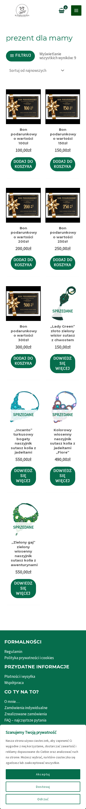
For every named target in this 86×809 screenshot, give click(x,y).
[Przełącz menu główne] (76, 10)
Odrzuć (43, 799)
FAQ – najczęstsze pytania (25, 720)
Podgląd (23, 119)
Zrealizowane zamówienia (25, 713)
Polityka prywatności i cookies (29, 657)
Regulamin (13, 651)
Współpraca (14, 682)
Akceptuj (43, 774)
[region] (43, 767)
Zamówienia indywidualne (25, 707)
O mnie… (11, 701)
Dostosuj (43, 787)
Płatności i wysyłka (19, 676)
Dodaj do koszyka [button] (23, 164)
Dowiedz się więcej (62, 363)
